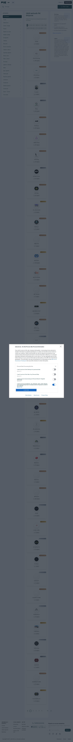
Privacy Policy (44, 395)
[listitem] (36, 366)
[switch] (54, 369)
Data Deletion (28, 395)
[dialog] (36, 371)
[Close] (61, 347)
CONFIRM (26, 390)
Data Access (36, 395)
